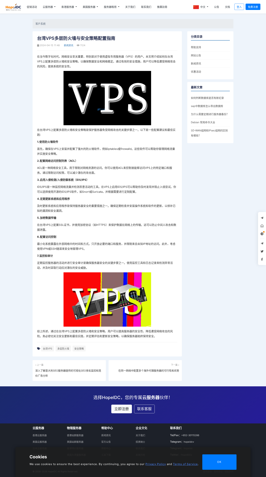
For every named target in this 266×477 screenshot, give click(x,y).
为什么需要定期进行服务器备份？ (210, 114)
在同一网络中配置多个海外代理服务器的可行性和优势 (148, 370)
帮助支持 (196, 47)
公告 (216, 6)
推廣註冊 (162, 6)
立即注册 (121, 409)
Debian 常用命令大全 (203, 122)
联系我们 (146, 6)
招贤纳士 (140, 441)
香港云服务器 (40, 435)
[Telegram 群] (262, 243)
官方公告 (106, 441)
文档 (227, 6)
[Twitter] (262, 251)
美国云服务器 (40, 441)
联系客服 (144, 409)
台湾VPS (47, 348)
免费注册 (253, 6)
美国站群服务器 (75, 441)
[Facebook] (262, 259)
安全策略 (79, 348)
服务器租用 (110, 6)
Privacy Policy (155, 464)
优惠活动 (196, 71)
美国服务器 (89, 6)
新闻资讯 (68, 45)
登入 (239, 6)
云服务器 (48, 6)
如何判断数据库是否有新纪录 (207, 97)
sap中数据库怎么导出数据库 (207, 105)
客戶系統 (40, 23)
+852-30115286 (190, 435)
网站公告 (196, 55)
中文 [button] (203, 6)
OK (219, 462)
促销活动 (32, 6)
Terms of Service (185, 464)
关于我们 (130, 6)
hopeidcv (189, 441)
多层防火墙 (63, 348)
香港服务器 (68, 6)
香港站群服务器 (75, 435)
